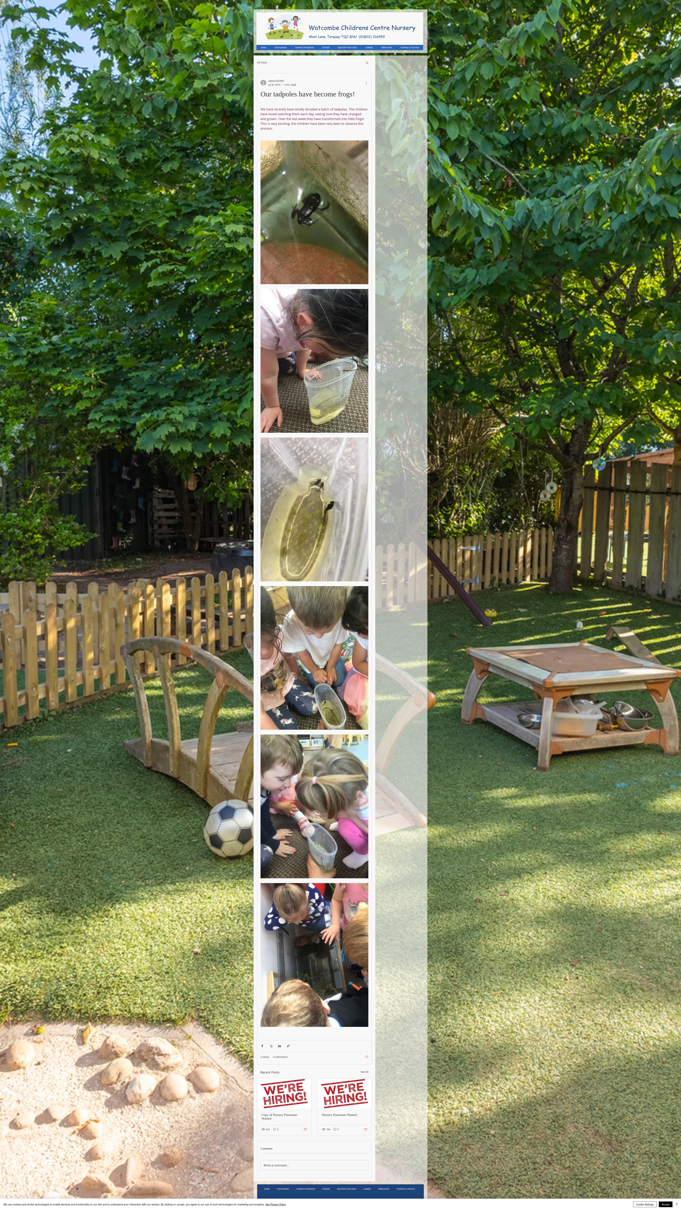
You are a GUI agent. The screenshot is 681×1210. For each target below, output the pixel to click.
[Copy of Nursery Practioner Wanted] (284, 1093)
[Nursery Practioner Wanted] (345, 1093)
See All (365, 1071)
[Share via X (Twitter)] (271, 1046)
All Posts (262, 62)
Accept (665, 1204)
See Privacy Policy (275, 1204)
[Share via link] (288, 1046)
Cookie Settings (645, 1204)
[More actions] (366, 83)
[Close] (677, 1204)
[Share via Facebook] (262, 1046)
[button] (367, 62)
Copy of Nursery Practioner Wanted (279, 1116)
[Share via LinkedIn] (279, 1046)
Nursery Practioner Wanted (339, 1115)
